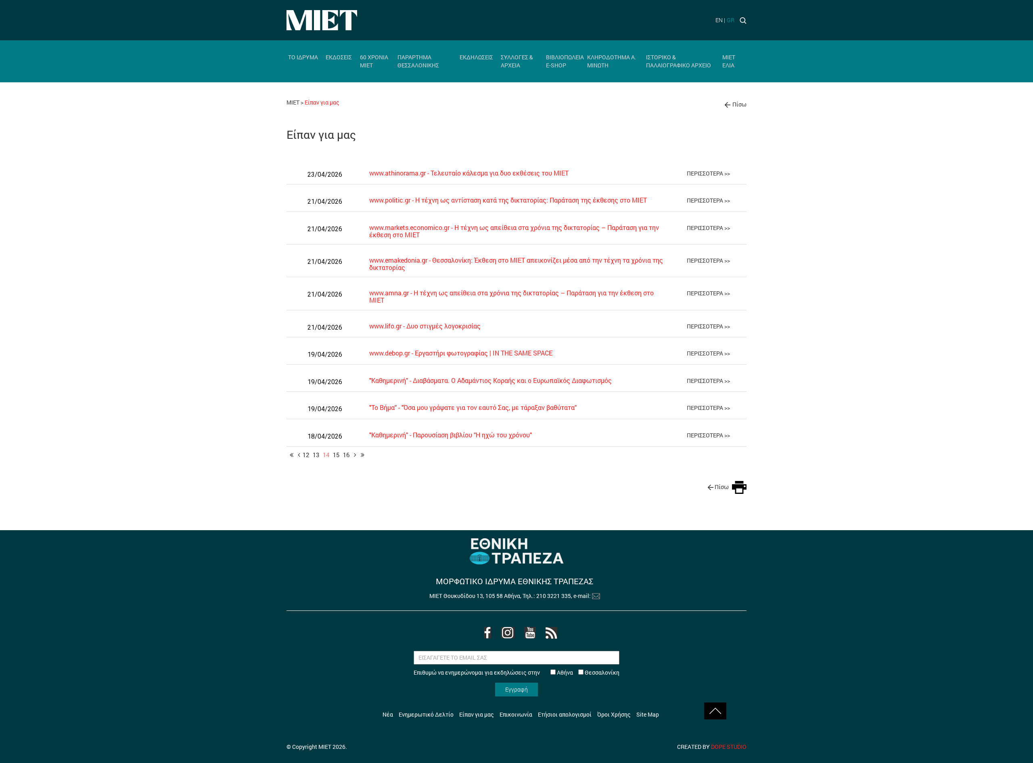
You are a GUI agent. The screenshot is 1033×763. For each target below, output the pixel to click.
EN (719, 20)
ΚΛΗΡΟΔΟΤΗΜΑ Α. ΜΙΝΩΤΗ (611, 61)
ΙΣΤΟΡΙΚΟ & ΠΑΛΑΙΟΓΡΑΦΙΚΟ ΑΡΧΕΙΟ (678, 61)
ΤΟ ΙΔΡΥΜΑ (303, 57)
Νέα (388, 714)
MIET (292, 102)
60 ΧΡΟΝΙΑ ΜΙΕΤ (374, 61)
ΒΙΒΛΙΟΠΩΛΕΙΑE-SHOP (565, 61)
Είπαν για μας (476, 714)
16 (346, 455)
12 (306, 455)
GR (730, 20)
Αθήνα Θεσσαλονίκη (587, 672)
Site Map (647, 714)
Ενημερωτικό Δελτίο (426, 714)
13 (316, 455)
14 (326, 455)
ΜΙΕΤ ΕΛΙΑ (728, 61)
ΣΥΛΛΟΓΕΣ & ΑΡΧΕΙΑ (517, 61)
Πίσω (739, 104)
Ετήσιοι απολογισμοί (565, 714)
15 (336, 455)
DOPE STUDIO (729, 746)
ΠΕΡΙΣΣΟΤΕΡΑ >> (708, 173)
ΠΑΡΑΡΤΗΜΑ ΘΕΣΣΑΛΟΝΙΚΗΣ (418, 61)
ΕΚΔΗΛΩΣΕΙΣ (476, 57)
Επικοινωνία (516, 714)
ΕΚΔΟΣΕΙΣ (339, 57)
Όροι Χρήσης (614, 714)
